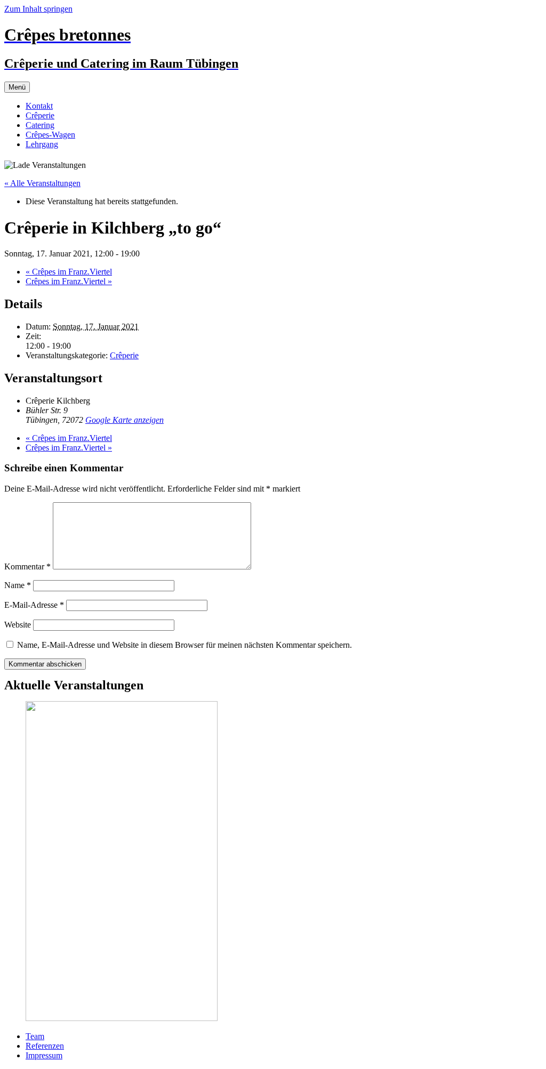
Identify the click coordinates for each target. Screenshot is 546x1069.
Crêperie (40, 115)
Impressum (44, 1055)
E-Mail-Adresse (34, 604)
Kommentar (27, 566)
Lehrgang (42, 144)
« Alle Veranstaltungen (42, 183)
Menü (17, 87)
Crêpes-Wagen (50, 134)
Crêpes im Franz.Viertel (69, 271)
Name (17, 585)
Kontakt (39, 105)
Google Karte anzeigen (124, 419)
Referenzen (45, 1045)
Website (17, 624)
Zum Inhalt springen (38, 8)
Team (35, 1036)
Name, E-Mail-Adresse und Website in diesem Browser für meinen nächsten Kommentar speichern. (184, 644)
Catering (40, 125)
